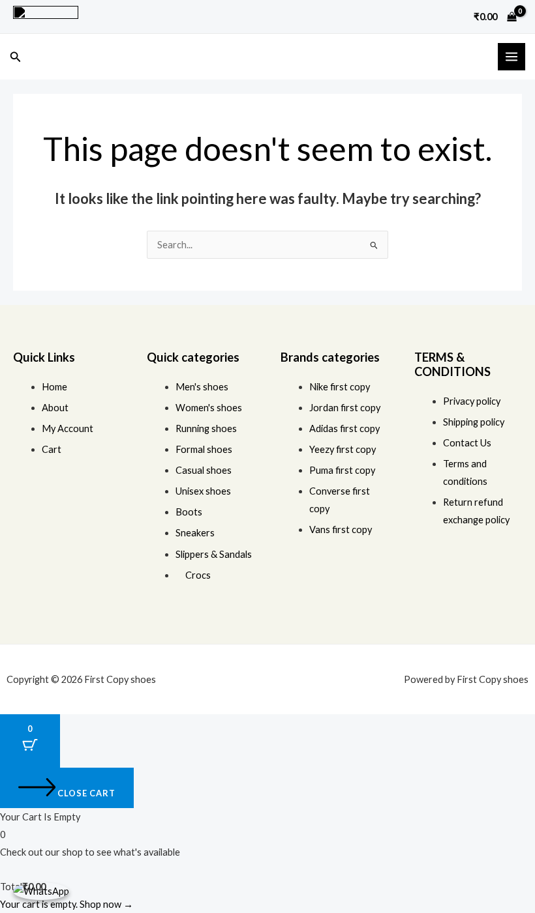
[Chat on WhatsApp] (41, 890)
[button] (16, 57)
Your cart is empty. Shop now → (66, 904)
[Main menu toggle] (511, 56)
